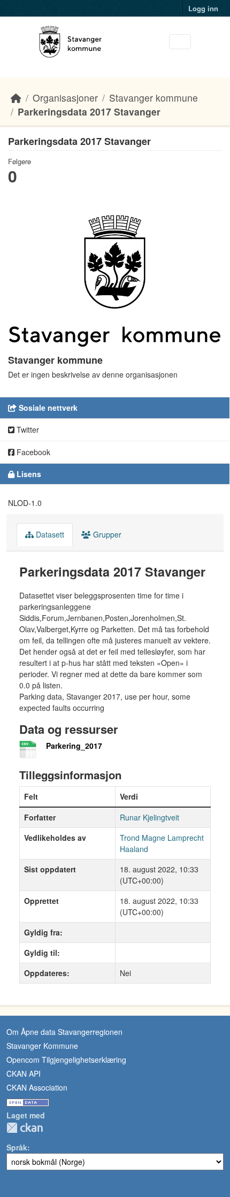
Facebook (32, 452)
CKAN (24, 1127)
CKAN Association (36, 1087)
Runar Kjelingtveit (149, 817)
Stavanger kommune (153, 97)
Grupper (106, 534)
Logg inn (203, 8)
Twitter (26, 429)
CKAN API (23, 1073)
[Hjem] (16, 97)
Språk (16, 1147)
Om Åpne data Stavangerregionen (64, 1031)
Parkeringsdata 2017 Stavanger (89, 111)
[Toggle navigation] (180, 42)
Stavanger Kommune (42, 1045)
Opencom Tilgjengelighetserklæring (66, 1059)
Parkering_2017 (74, 745)
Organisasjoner (65, 97)
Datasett (49, 534)
